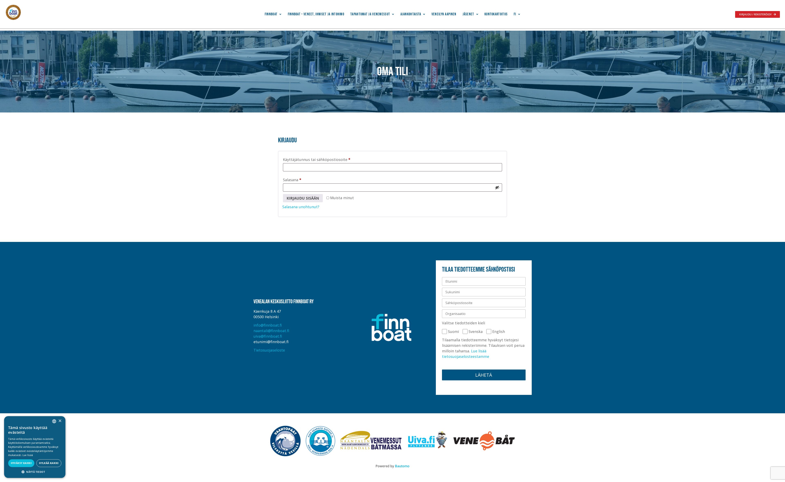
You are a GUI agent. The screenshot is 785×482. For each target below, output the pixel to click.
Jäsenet (468, 14)
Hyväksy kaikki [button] (21, 463)
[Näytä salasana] (497, 187)
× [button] (59, 420)
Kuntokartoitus (496, 14)
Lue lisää (27, 455)
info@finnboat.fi (267, 325)
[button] (273, 14)
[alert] (34, 447)
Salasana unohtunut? (300, 206)
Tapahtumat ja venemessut (370, 14)
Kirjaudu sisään (303, 198)
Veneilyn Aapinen (444, 14)
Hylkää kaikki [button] (48, 463)
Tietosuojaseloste (269, 350)
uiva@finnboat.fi (267, 336)
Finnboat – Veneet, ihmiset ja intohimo (316, 14)
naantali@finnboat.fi (271, 330)
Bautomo (402, 466)
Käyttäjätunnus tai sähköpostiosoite (325, 159)
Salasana (301, 179)
